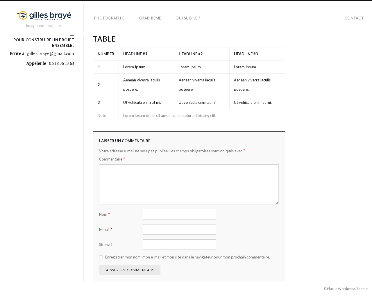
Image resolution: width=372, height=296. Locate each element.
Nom (104, 214)
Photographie (109, 18)
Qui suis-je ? (188, 18)
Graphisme (150, 18)
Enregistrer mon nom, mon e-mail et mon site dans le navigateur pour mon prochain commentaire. (187, 257)
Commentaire (112, 158)
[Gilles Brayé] (44, 15)
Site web (106, 244)
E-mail (105, 229)
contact (354, 18)
